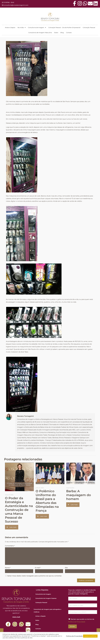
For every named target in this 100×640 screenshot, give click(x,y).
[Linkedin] (95, 3)
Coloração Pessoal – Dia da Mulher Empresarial (64, 27)
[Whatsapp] (85, 3)
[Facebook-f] (74, 3)
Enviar (72, 626)
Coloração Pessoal (89, 27)
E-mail (38, 568)
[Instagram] (79, 3)
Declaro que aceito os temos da (81, 620)
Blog (62, 32)
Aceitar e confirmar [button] (90, 636)
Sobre (56, 32)
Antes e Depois (10, 27)
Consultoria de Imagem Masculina (40, 32)
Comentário (10, 546)
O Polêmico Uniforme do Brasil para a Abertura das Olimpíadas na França (47, 500)
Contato (69, 32)
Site (66, 568)
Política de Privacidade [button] (74, 636)
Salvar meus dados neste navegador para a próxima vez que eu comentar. (34, 576)
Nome (8, 568)
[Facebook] (8, 624)
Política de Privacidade (76, 622)
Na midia (21, 27)
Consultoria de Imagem (36, 27)
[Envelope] (90, 3)
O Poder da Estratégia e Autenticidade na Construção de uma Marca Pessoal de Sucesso (19, 509)
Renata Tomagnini (25, 416)
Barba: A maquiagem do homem (78, 495)
